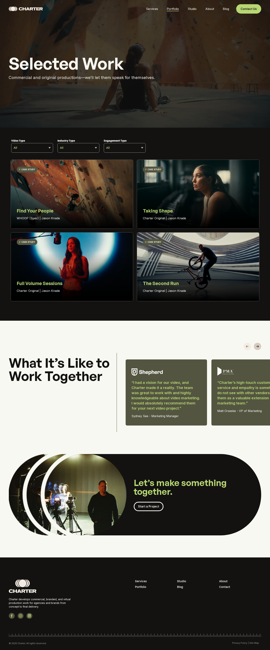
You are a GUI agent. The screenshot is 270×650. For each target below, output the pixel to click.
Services (152, 9)
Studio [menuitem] (181, 581)
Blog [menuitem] (180, 587)
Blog (226, 9)
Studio (192, 9)
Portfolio (173, 9)
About (209, 9)
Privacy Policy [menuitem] (239, 643)
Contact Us (249, 9)
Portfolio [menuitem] (140, 587)
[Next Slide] (257, 346)
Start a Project (148, 506)
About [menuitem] (223, 581)
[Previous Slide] (247, 346)
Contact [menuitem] (224, 587)
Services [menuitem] (141, 581)
